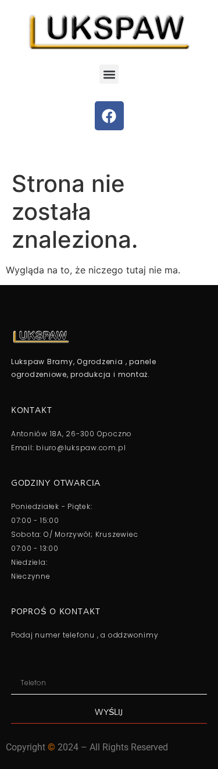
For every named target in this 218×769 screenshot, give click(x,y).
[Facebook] (109, 115)
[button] (109, 74)
